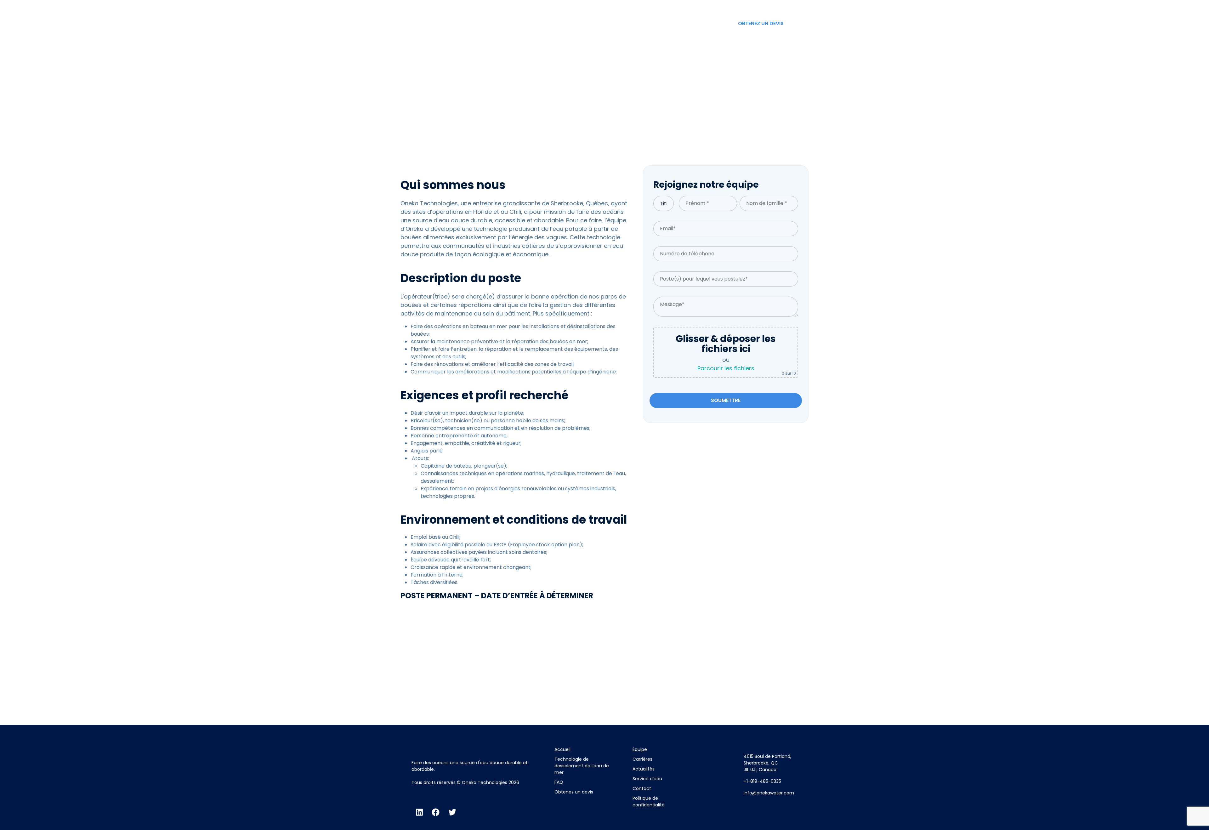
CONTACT (714, 23)
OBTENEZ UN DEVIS (761, 23)
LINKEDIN (741, 6)
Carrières (642, 759)
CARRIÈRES (641, 23)
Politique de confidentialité (649, 801)
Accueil (562, 749)
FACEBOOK (771, 6)
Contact (642, 788)
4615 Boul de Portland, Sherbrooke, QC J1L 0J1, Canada (767, 763)
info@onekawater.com (769, 793)
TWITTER (801, 6)
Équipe (640, 749)
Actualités (644, 769)
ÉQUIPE (611, 23)
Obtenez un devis (573, 792)
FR (798, 23)
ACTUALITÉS (678, 23)
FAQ (558, 782)
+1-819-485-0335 (762, 781)
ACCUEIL (548, 23)
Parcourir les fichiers (725, 368)
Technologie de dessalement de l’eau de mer (581, 766)
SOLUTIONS (581, 23)
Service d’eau (647, 779)
